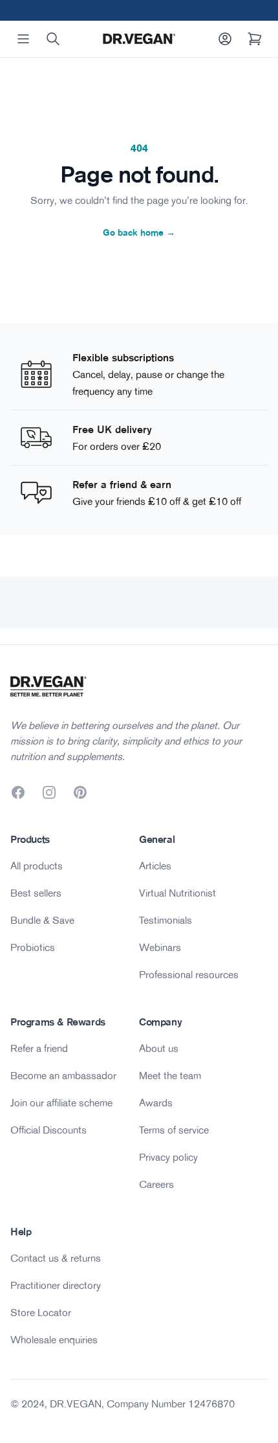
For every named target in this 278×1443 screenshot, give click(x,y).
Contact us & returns (55, 1257)
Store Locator (40, 1312)
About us (158, 1048)
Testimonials (165, 919)
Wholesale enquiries (54, 1339)
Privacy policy (168, 1156)
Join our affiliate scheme (61, 1102)
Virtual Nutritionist (177, 892)
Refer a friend (39, 1048)
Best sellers (35, 892)
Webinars (160, 947)
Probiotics (32, 947)
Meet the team (170, 1075)
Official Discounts (48, 1129)
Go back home (139, 232)
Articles (155, 865)
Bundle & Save (42, 919)
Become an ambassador (63, 1075)
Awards (156, 1102)
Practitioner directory (55, 1285)
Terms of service (174, 1129)
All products (36, 865)
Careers (156, 1184)
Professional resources (189, 974)
